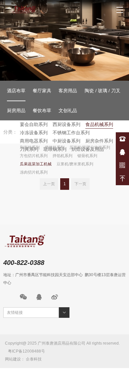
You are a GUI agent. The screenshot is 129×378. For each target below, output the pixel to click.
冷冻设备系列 (34, 132)
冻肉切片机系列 (34, 172)
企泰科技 (34, 359)
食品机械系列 (99, 124)
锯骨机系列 (87, 155)
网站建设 (13, 359)
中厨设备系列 (66, 141)
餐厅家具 (42, 90)
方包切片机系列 (34, 155)
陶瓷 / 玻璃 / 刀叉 (102, 90)
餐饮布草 (42, 110)
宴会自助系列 (34, 124)
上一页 (49, 184)
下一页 (80, 184)
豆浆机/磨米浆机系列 (75, 164)
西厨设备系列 (66, 124)
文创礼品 (68, 110)
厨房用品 (16, 110)
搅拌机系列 (54, 147)
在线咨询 (122, 152)
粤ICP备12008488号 (26, 351)
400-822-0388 (122, 139)
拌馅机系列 (62, 155)
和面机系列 (30, 147)
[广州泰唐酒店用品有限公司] (24, 10)
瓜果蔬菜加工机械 (36, 164)
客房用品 (68, 90)
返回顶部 (122, 178)
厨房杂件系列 (99, 141)
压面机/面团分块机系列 (89, 147)
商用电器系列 (34, 141)
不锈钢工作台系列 (71, 132)
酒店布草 (16, 90)
